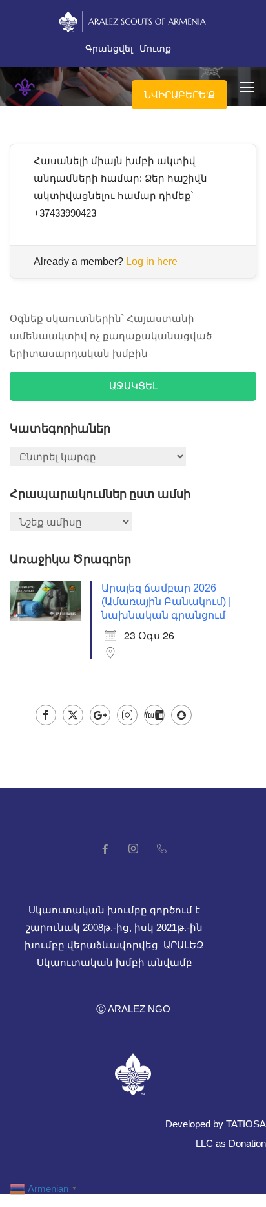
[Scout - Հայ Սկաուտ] (25, 87)
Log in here (152, 261)
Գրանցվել (109, 48)
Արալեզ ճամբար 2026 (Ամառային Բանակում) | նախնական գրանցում (166, 601)
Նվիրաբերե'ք (179, 95)
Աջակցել (133, 385)
